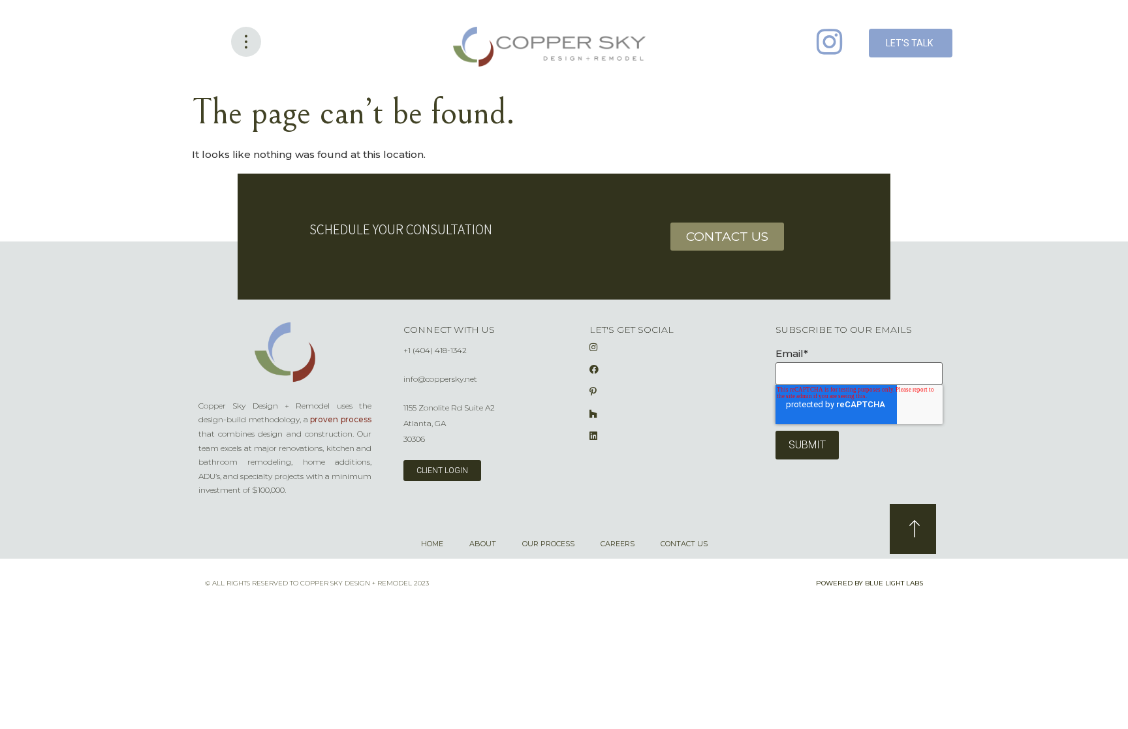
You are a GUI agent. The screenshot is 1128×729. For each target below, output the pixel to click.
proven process (340, 419)
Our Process (548, 543)
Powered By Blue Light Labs (869, 583)
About (482, 543)
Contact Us (684, 543)
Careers (617, 543)
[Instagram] (829, 42)
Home (432, 543)
